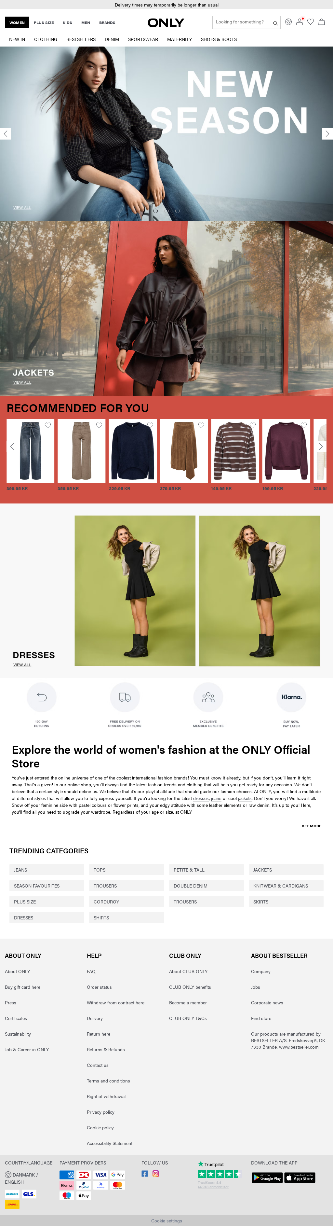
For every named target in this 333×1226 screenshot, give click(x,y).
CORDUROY (106, 901)
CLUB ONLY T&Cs (188, 1018)
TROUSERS (105, 885)
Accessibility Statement (109, 1143)
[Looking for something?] (275, 22)
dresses (201, 798)
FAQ (91, 971)
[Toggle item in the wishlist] (48, 425)
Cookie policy (100, 1127)
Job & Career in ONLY (27, 1049)
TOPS (99, 869)
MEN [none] (85, 22)
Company (261, 971)
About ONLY (23, 955)
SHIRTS (101, 917)
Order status (99, 987)
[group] (30, 459)
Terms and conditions (108, 1080)
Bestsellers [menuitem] (81, 39)
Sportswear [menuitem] (143, 39)
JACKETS (262, 869)
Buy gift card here (22, 987)
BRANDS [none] (107, 22)
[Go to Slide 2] (166, 211)
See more (311, 825)
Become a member (188, 1002)
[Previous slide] (5, 134)
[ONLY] (166, 25)
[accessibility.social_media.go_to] (144, 1175)
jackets (245, 798)
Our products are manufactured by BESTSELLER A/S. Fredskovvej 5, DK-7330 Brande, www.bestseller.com (289, 1040)
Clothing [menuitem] (45, 39)
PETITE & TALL (189, 869)
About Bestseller (279, 955)
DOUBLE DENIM (190, 885)
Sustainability (18, 1033)
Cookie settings (166, 1220)
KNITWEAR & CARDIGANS (280, 885)
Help (94, 955)
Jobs (255, 987)
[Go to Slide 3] (177, 211)
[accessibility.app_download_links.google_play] (267, 1183)
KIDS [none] (67, 22)
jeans (216, 798)
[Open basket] (321, 22)
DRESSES (23, 917)
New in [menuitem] (17, 39)
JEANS (20, 869)
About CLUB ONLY (188, 971)
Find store (261, 1018)
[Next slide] (327, 134)
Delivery (95, 1018)
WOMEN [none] (17, 22)
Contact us (98, 1065)
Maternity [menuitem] (179, 39)
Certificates (16, 1018)
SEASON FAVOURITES (37, 885)
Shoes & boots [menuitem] (219, 39)
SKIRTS (260, 901)
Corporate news (267, 1002)
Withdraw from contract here (115, 1002)
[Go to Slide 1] (155, 211)
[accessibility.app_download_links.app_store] (300, 1183)
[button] (30, 451)
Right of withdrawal (106, 1096)
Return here (98, 1033)
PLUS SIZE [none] (44, 22)
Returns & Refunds (106, 1049)
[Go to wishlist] (310, 23)
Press (10, 1002)
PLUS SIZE (25, 901)
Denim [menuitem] (112, 39)
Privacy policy (100, 1112)
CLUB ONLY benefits (190, 987)
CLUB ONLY (185, 955)
